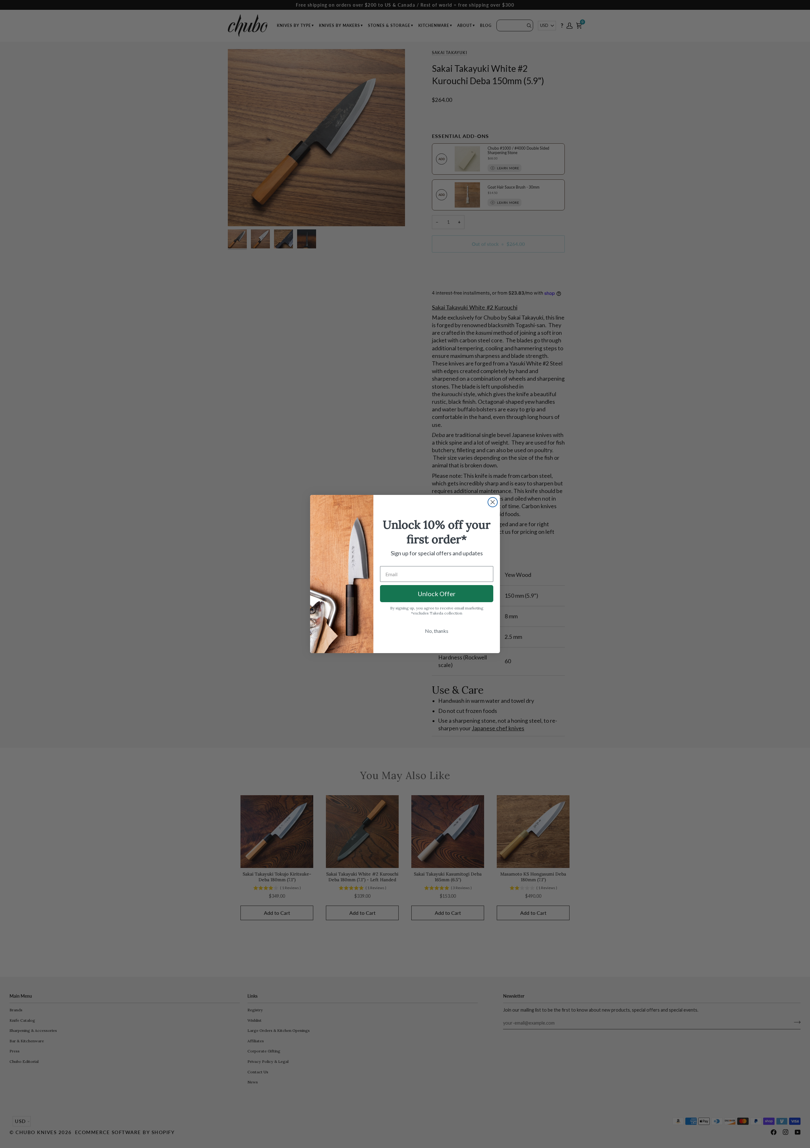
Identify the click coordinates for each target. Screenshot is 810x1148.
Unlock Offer (437, 593)
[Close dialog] (492, 502)
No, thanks (436, 631)
